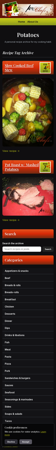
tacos (8, 421)
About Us (32, 21)
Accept (25, 442)
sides (8, 406)
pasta (8, 356)
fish (7, 342)
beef (7, 278)
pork (7, 371)
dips (7, 328)
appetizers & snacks (17, 270)
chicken (9, 306)
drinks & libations (14, 335)
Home (21, 21)
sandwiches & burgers (17, 378)
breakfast (10, 299)
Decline (11, 442)
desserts (10, 313)
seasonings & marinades (19, 399)
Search (48, 249)
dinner (8, 321)
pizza (8, 363)
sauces (9, 385)
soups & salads (13, 413)
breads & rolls (13, 285)
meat (8, 349)
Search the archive (13, 243)
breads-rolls (12, 292)
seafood (9, 392)
